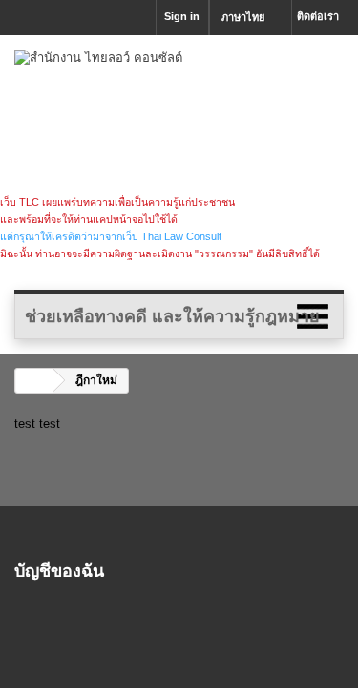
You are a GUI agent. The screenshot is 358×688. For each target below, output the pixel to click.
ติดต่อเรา (318, 16)
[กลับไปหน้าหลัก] (34, 381)
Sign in (182, 16)
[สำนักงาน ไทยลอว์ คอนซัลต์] (179, 121)
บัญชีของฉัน (59, 569)
